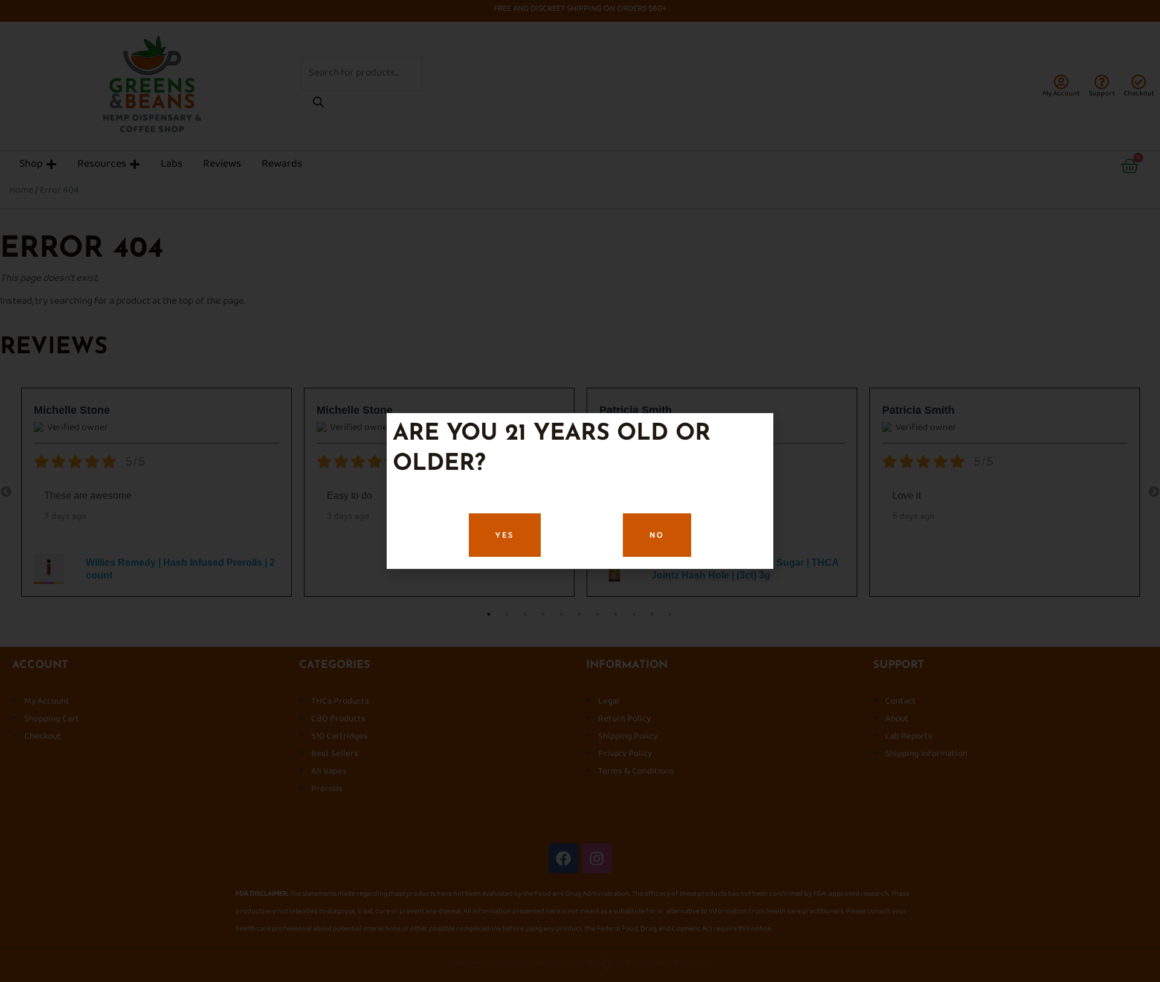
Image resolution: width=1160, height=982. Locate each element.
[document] (580, 491)
